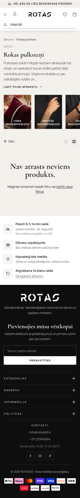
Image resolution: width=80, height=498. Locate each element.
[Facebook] (30, 456)
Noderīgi (12, 390)
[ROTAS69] (40, 297)
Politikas (13, 414)
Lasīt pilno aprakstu (21, 86)
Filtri (11, 141)
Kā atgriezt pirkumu (29, 276)
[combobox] (43, 24)
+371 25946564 (40, 439)
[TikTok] (50, 456)
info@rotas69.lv (40, 432)
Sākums (8, 39)
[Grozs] (75, 14)
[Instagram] (40, 456)
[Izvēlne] (5, 14)
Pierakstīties (40, 360)
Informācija (15, 402)
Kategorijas (15, 378)
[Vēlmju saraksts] (65, 14)
